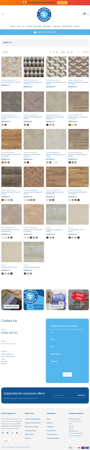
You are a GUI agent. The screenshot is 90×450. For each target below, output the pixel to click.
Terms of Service (52, 434)
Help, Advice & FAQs (31, 426)
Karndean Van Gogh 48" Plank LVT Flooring (11, 192)
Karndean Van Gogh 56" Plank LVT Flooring (78, 155)
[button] (13, 26)
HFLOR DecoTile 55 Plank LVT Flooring (54, 230)
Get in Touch (23, 2)
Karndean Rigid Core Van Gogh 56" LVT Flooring (78, 117)
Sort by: (63, 52)
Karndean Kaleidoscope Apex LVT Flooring (33, 117)
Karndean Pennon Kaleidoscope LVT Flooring (56, 83)
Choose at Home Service (33, 423)
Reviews (27, 438)
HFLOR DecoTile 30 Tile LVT (9, 267)
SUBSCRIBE (81, 395)
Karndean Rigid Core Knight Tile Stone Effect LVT (10, 230)
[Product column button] (51, 52)
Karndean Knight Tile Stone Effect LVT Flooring (33, 230)
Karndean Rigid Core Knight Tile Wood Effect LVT (55, 192)
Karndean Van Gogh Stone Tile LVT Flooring (56, 155)
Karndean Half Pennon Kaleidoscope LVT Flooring (78, 83)
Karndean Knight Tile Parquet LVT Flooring (33, 192)
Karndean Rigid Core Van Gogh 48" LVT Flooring (11, 155)
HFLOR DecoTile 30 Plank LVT (32, 267)
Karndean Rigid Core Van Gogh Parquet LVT (54, 117)
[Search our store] (2, 14)
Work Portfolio (29, 434)
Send (67, 374)
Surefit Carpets (10, 447)
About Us (50, 423)
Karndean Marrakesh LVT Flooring (10, 82)
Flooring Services (30, 430)
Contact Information (53, 438)
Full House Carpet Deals (32, 419)
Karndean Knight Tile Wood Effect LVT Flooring (77, 192)
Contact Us (50, 426)
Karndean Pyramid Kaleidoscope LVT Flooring (33, 83)
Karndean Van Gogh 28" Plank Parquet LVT (32, 155)
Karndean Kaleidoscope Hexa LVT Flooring (10, 117)
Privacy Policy (51, 430)
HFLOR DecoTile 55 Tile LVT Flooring (76, 230)
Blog (48, 419)
